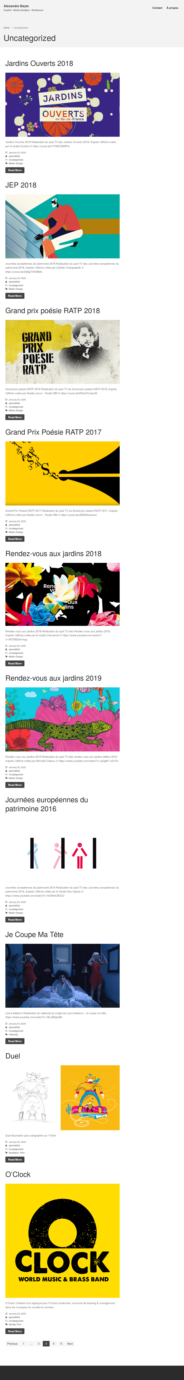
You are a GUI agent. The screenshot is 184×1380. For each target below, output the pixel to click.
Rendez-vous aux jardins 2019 (53, 677)
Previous (12, 1343)
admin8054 (14, 156)
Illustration (14, 1152)
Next (70, 1343)
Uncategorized (16, 159)
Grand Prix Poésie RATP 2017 (53, 431)
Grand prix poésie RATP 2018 (52, 310)
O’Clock (18, 1174)
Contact (157, 8)
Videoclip (13, 1034)
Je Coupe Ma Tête (34, 934)
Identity (12, 1324)
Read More (15, 170)
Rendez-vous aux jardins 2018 (53, 553)
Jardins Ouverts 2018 (39, 63)
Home (7, 27)
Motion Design (16, 163)
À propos (172, 8)
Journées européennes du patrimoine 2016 (46, 803)
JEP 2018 (20, 184)
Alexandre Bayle (16, 6)
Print (22, 1152)
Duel (12, 1055)
